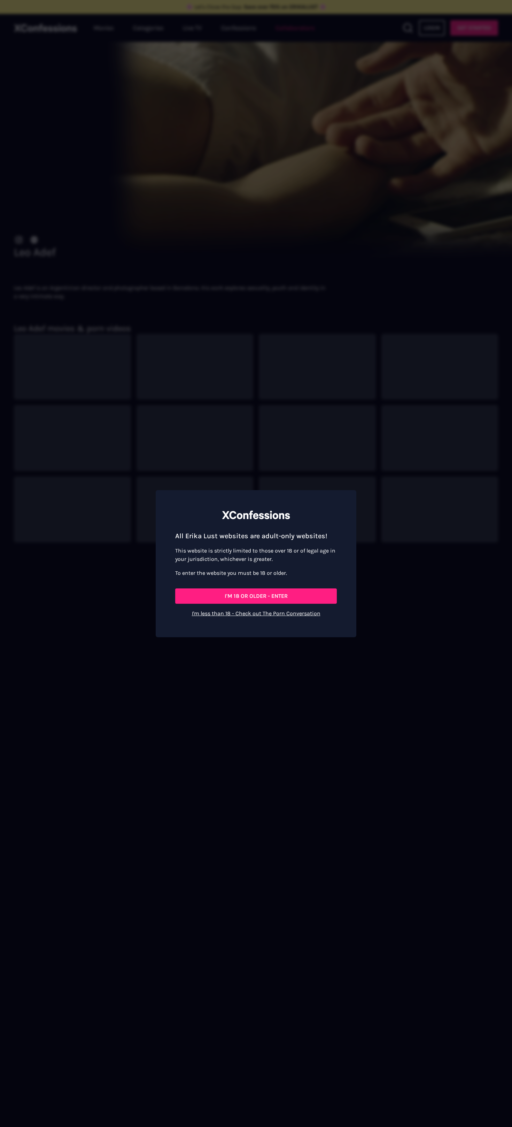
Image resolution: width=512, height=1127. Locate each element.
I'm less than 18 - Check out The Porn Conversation (256, 613)
